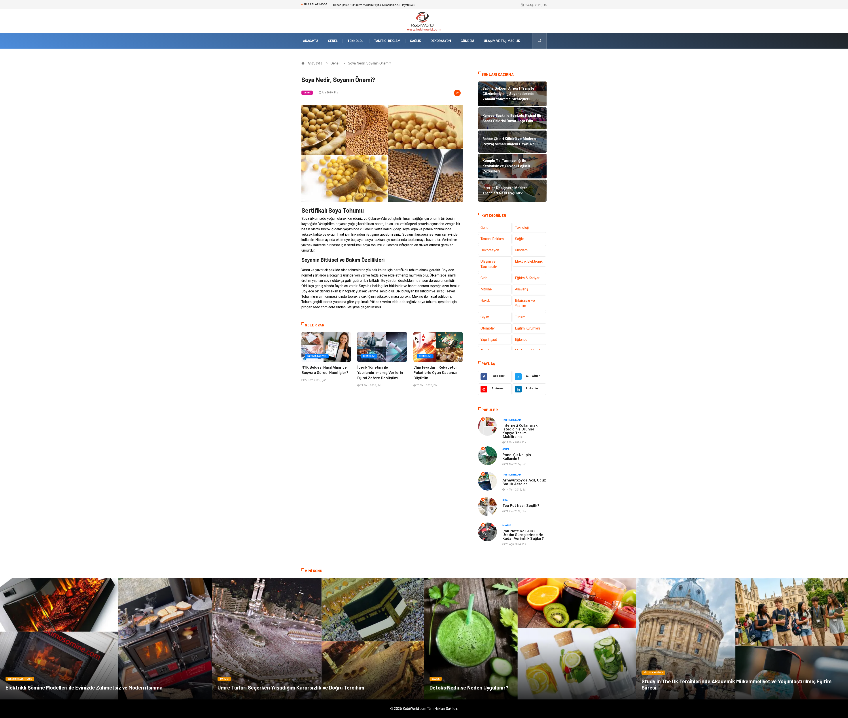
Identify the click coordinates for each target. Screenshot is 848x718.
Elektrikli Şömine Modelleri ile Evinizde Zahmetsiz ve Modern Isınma (84, 687)
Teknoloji (355, 41)
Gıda (484, 278)
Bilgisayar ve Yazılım (525, 303)
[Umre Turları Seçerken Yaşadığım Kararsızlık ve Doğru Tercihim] (318, 638)
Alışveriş (521, 289)
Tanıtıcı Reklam (387, 41)
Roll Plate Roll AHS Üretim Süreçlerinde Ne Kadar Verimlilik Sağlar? (523, 534)
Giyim (485, 317)
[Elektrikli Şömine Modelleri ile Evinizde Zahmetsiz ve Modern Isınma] (106, 638)
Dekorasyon (441, 41)
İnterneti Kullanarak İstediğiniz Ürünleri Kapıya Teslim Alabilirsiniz (520, 431)
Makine (486, 289)
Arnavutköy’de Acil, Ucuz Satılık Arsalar (524, 481)
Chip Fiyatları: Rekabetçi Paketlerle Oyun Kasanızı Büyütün (435, 372)
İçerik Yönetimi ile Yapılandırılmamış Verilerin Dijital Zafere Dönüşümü (380, 372)
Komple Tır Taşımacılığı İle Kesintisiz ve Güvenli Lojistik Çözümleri (374, 5)
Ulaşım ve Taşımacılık (502, 41)
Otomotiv (488, 328)
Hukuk (485, 300)
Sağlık (415, 41)
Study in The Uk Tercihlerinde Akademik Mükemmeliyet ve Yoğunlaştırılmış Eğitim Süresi (737, 684)
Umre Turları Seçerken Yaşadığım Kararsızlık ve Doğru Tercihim (291, 687)
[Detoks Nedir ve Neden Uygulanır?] (530, 638)
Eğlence (521, 339)
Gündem (467, 41)
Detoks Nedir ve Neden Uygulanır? (469, 687)
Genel (333, 41)
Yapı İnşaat (489, 339)
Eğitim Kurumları (527, 328)
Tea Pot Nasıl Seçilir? (520, 505)
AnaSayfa (310, 41)
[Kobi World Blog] (424, 21)
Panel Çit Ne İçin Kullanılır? (516, 456)
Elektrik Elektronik (529, 261)
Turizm (520, 317)
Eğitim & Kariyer (316, 356)
